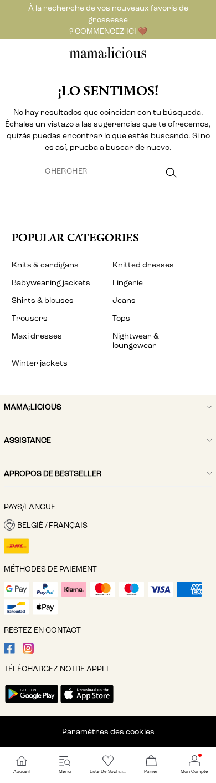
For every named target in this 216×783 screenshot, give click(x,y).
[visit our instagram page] (28, 651)
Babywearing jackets (51, 282)
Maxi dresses (37, 336)
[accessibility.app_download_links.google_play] (31, 704)
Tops (121, 318)
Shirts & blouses (43, 300)
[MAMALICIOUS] (108, 57)
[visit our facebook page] (9, 651)
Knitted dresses (143, 265)
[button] (108, 525)
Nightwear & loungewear (135, 340)
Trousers (30, 318)
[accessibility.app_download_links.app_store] (87, 704)
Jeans (124, 300)
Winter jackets (40, 363)
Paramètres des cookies (108, 731)
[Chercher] (171, 172)
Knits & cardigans (45, 265)
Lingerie (127, 282)
